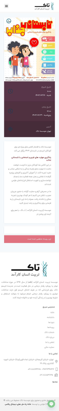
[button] (6, 6)
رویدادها (50, 327)
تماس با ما (49, 342)
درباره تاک (50, 337)
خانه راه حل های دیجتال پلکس (18, 404)
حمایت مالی (49, 347)
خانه (52, 312)
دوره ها (51, 322)
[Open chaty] (51, 404)
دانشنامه (50, 317)
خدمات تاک (49, 332)
